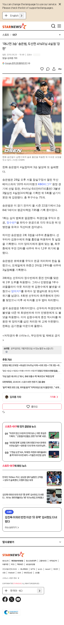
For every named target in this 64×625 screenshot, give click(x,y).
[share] (54, 69)
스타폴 (37, 573)
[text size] (60, 69)
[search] (53, 26)
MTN (33, 569)
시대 (3, 573)
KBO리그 (43, 184)
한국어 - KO (16, 590)
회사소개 (5, 561)
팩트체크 (20, 564)
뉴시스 (40, 569)
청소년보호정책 (31, 561)
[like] (42, 69)
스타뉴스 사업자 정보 (9, 578)
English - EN (17, 15)
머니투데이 (24, 569)
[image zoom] (57, 150)
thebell (11, 573)
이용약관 (5, 564)
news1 (47, 569)
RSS (12, 564)
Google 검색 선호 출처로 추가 (16, 63)
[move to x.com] (11, 599)
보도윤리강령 (30, 564)
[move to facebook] (5, 599)
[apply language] (21, 15)
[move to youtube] (18, 599)
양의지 (15, 291)
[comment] (48, 69)
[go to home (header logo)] (14, 26)
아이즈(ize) (28, 573)
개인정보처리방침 (17, 561)
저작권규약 (53, 561)
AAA (19, 573)
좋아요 (34, 406)
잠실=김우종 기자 (9, 58)
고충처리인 (43, 561)
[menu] (59, 26)
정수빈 (11, 222)
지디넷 (55, 569)
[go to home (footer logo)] (13, 554)
